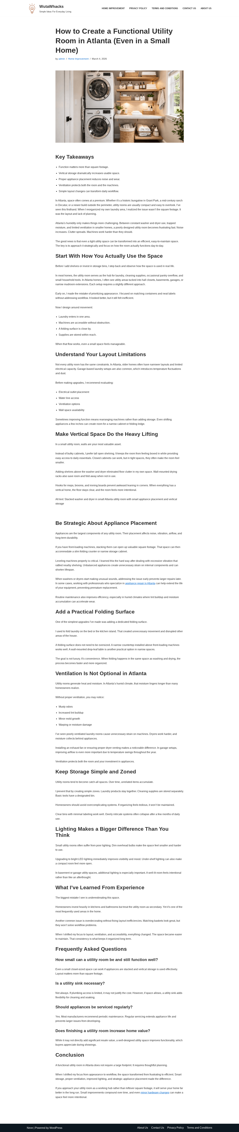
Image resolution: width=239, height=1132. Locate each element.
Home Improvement (113, 8)
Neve (30, 1127)
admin (62, 58)
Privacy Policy (138, 8)
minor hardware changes (155, 1092)
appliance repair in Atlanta (140, 583)
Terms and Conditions (165, 8)
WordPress (55, 1127)
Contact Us (189, 8)
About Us (206, 8)
